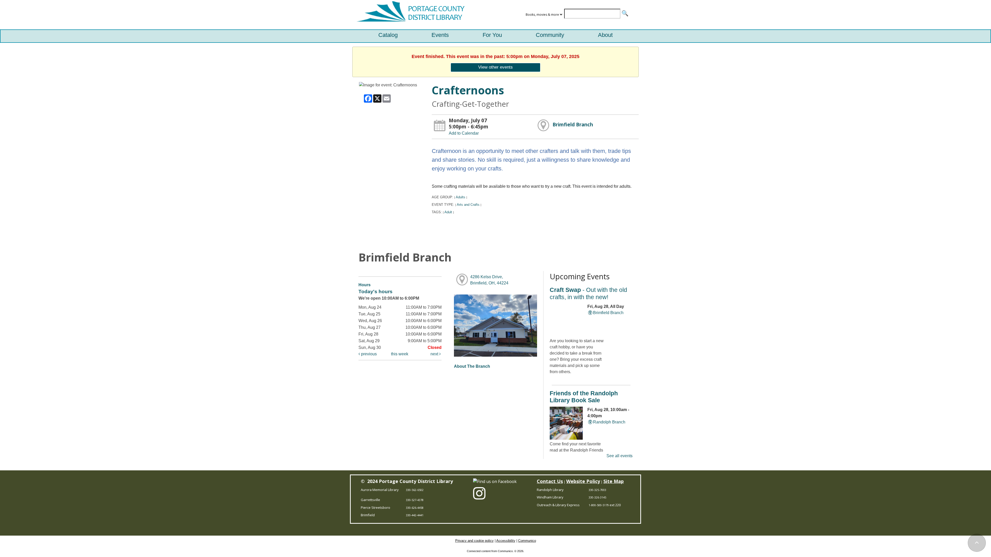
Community (550, 35)
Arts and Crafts (468, 205)
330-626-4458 (414, 508)
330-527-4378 (414, 500)
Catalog (388, 35)
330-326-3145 (597, 497)
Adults (460, 197)
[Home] (409, 14)
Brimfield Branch (573, 124)
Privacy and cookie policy (474, 541)
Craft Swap (588, 293)
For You (492, 35)
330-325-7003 (597, 490)
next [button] (434, 354)
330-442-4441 (414, 515)
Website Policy (583, 481)
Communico (527, 541)
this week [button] (399, 354)
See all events (619, 456)
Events (440, 35)
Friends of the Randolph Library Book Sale (584, 397)
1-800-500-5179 (599, 505)
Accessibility (505, 541)
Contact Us (550, 481)
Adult (448, 212)
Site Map (613, 481)
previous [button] (368, 354)
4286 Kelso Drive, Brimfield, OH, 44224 (489, 280)
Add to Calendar (464, 133)
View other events (495, 67)
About (605, 35)
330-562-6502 (414, 490)
